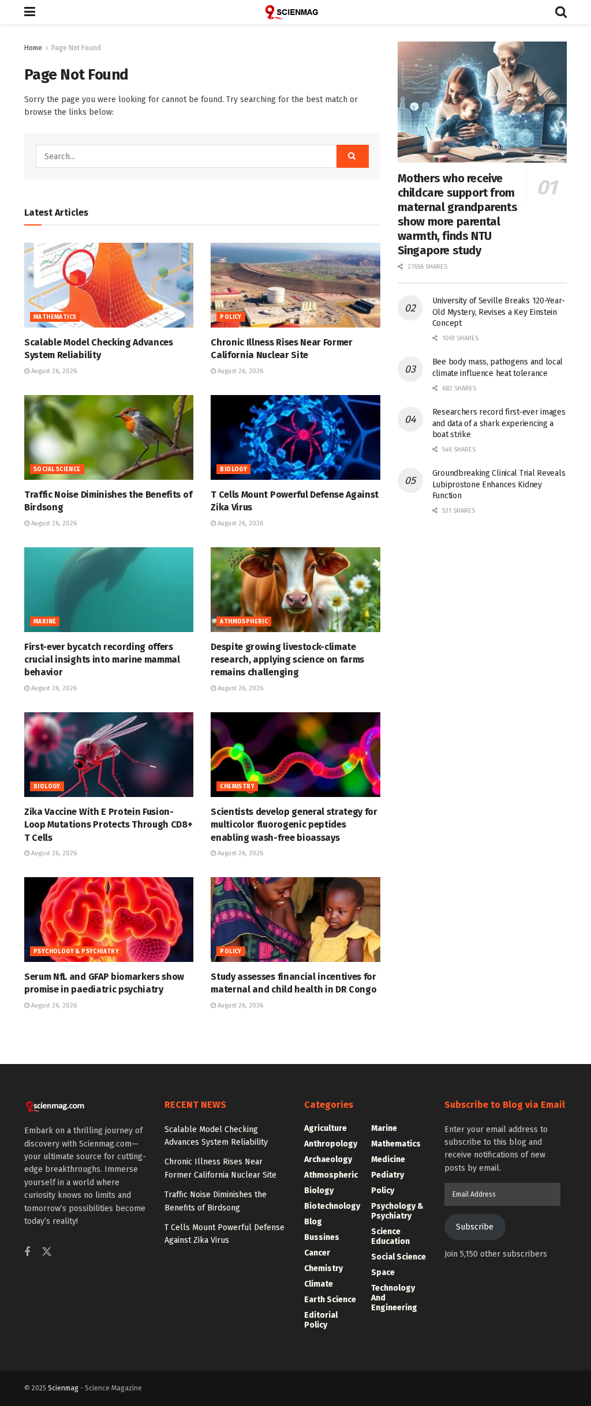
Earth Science (330, 1300)
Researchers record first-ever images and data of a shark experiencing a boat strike (499, 423)
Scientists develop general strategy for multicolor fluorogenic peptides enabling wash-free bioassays (294, 824)
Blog (313, 1222)
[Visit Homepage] (295, 12)
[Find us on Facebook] (27, 1253)
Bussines (321, 1237)
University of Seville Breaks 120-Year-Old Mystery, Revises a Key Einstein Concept (498, 312)
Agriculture (325, 1128)
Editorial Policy (321, 1320)
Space (383, 1272)
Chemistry (237, 786)
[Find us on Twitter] (47, 1252)
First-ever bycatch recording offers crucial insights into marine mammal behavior (102, 659)
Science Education (390, 1236)
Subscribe (474, 1227)
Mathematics (54, 317)
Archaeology (328, 1159)
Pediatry (387, 1175)
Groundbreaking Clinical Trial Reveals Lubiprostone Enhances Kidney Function (499, 484)
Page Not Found (76, 48)
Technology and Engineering (394, 1298)
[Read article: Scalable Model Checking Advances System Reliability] (108, 285)
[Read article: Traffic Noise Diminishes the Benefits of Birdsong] (108, 437)
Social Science (57, 469)
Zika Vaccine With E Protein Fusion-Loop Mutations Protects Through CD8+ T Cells (108, 824)
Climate (318, 1284)
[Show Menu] (29, 12)
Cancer (317, 1253)
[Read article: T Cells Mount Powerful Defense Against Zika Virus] (295, 437)
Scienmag (63, 1388)
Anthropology (330, 1144)
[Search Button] (561, 12)
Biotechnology (332, 1206)
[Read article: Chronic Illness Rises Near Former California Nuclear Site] (295, 285)
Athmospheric (244, 621)
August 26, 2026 (53, 371)
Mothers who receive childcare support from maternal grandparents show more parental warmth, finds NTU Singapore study (458, 214)
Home (33, 48)
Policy (230, 317)
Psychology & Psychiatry (76, 951)
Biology (233, 469)
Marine (44, 621)
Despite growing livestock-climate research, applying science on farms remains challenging (287, 659)
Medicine (388, 1159)
